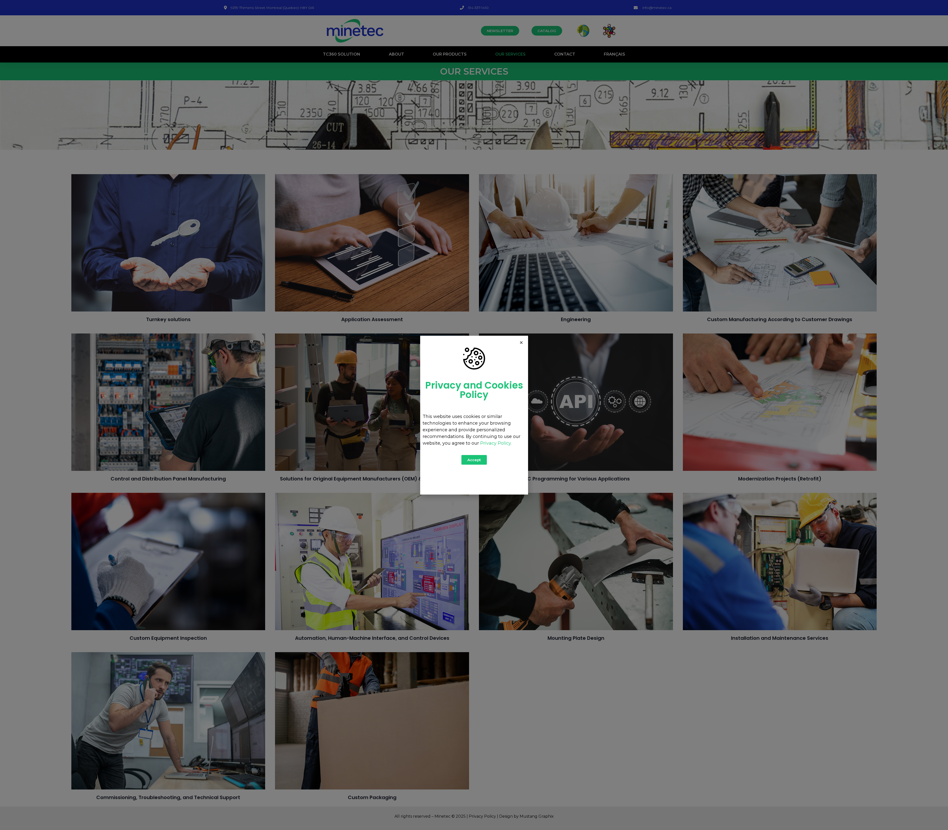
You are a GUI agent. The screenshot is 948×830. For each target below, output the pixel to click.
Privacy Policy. (496, 443)
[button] (521, 342)
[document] (474, 415)
